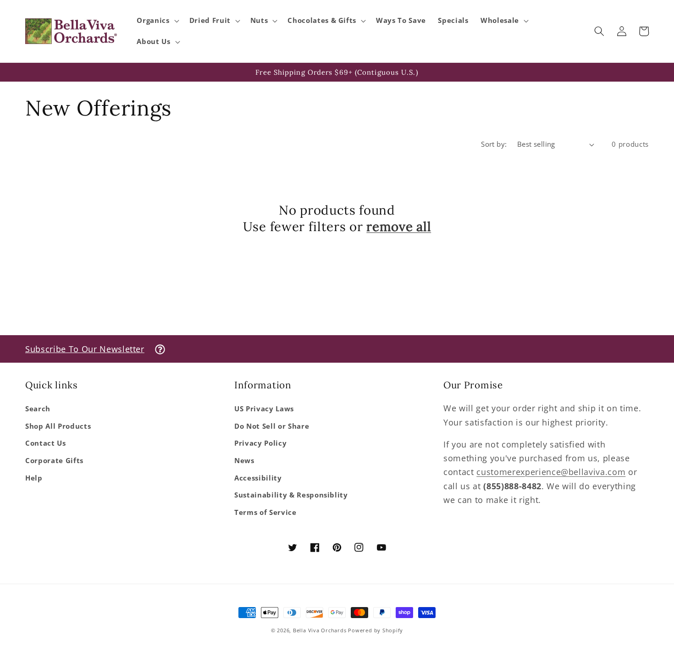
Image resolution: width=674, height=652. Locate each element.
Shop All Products (58, 426)
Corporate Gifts (54, 460)
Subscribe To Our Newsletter (84, 348)
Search (37, 409)
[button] (157, 20)
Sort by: (494, 144)
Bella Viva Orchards (320, 630)
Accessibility (258, 478)
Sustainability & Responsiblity (291, 495)
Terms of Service (265, 512)
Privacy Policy (260, 443)
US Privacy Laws (264, 409)
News (244, 460)
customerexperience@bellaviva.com (550, 471)
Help (34, 478)
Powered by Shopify (375, 630)
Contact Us (45, 443)
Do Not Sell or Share (271, 426)
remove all (398, 227)
